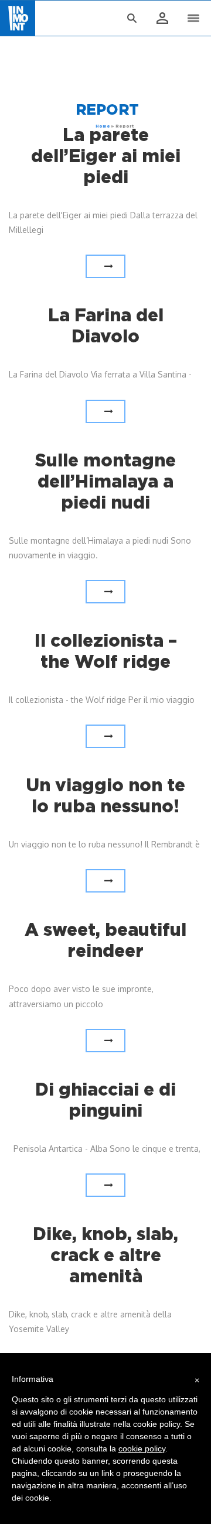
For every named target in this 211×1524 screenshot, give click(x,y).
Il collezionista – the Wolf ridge (106, 651)
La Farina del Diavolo (106, 325)
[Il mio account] (162, 18)
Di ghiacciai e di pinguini (105, 1100)
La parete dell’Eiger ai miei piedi (106, 155)
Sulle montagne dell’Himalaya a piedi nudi (105, 481)
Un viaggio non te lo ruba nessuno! (105, 795)
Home (103, 126)
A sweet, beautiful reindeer (105, 940)
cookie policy (141, 1448)
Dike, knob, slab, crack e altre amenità (105, 1254)
